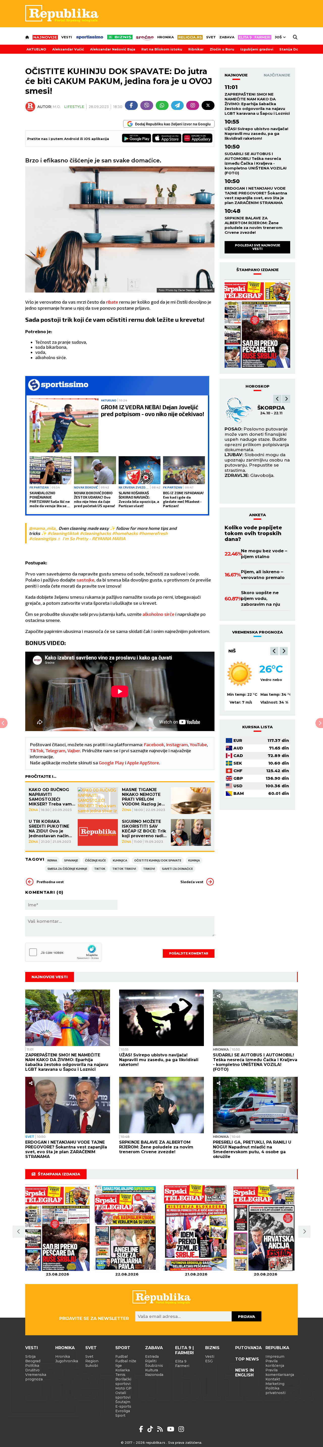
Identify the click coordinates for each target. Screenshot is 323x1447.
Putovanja (248, 1347)
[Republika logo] (61, 13)
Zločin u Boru (222, 49)
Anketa (257, 514)
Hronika (165, 37)
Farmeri (182, 1366)
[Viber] (146, 105)
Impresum (274, 1356)
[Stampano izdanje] (257, 324)
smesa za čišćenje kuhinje (67, 869)
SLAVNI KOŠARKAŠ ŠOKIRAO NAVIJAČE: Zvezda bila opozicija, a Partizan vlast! (139, 499)
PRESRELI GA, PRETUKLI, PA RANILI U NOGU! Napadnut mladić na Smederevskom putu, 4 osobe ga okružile (252, 1149)
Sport (122, 1347)
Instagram (177, 744)
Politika (32, 1365)
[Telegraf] (177, 105)
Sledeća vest (191, 882)
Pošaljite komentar (188, 953)
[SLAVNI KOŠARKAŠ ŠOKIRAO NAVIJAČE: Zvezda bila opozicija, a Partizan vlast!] (139, 470)
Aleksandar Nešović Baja (112, 49)
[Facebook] (131, 105)
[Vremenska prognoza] (239, 673)
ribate (112, 302)
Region (91, 1361)
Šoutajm (122, 1402)
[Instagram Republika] (181, 1429)
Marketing (274, 1383)
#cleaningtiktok (63, 533)
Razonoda (154, 1374)
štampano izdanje (257, 269)
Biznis (212, 1347)
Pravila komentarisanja (279, 1372)
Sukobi (91, 1365)
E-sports (123, 1406)
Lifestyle (74, 106)
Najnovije (236, 75)
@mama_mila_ (43, 528)
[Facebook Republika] (142, 1429)
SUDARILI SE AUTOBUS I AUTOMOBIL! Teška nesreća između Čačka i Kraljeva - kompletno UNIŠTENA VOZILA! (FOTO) (255, 163)
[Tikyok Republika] (151, 1429)
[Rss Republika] (161, 1429)
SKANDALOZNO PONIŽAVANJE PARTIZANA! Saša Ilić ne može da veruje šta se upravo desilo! (50, 499)
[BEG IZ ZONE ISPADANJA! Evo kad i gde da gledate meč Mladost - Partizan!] (184, 470)
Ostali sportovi (122, 1395)
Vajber (73, 750)
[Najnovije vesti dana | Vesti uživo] (119, 37)
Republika (277, 1347)
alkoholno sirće (159, 614)
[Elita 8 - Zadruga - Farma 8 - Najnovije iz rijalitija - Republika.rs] (254, 37)
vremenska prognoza (257, 632)
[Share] (218, 996)
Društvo (32, 1370)
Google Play (111, 762)
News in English (244, 1372)
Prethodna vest (50, 882)
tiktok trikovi (124, 869)
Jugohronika (66, 1361)
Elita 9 (180, 1361)
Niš (232, 650)
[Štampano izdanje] (57, 1228)
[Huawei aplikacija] (197, 138)
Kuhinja (194, 860)
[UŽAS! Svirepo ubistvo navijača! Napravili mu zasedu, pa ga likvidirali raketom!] (161, 1018)
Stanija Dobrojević (296, 49)
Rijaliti (150, 1361)
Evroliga (122, 1411)
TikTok (36, 750)
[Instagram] (192, 105)
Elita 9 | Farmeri (184, 1350)
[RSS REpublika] (171, 1429)
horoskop (258, 386)
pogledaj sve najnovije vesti (257, 247)
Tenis (120, 1374)
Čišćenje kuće (95, 860)
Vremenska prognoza (35, 1376)
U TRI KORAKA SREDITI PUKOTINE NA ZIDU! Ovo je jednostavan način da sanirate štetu (49, 828)
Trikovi (149, 869)
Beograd (32, 1361)
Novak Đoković (86, 487)
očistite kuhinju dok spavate (157, 860)
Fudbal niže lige (125, 1363)
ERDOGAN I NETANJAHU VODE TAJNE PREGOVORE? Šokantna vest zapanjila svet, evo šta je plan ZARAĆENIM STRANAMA (256, 195)
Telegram (55, 750)
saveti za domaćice (177, 869)
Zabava (226, 37)
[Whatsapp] (162, 105)
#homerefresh (153, 533)
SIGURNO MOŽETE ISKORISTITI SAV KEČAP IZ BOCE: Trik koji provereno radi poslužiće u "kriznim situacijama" (144, 828)
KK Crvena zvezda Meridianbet (134, 487)
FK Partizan (39, 487)
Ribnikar (196, 49)
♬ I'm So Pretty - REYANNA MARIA (91, 538)
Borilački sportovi (123, 1381)
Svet (211, 37)
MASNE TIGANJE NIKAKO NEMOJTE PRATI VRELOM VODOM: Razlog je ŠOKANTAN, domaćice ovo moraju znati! (142, 796)
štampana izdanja (59, 1174)
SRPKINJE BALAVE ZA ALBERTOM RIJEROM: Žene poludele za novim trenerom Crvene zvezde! (254, 225)
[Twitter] (208, 105)
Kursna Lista (257, 727)
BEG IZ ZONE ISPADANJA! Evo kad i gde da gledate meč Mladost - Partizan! (183, 499)
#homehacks (125, 533)
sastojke (85, 580)
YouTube (198, 744)
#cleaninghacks (95, 533)
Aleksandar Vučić (68, 49)
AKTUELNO (36, 49)
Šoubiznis (154, 1365)
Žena (33, 810)
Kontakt (272, 1379)
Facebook (154, 744)
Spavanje (71, 860)
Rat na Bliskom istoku (161, 49)
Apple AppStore (143, 762)
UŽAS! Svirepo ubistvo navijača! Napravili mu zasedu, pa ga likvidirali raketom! (256, 133)
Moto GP (123, 1388)
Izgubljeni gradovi (256, 49)
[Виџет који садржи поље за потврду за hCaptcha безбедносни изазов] (63, 952)
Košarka (122, 1370)
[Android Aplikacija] (137, 138)
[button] (277, 399)
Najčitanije (277, 75)
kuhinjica (120, 860)
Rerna (52, 860)
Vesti (66, 37)
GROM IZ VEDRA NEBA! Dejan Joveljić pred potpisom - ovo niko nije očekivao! (152, 410)
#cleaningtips (42, 538)
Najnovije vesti (50, 976)
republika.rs (155, 1442)
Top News (247, 1359)
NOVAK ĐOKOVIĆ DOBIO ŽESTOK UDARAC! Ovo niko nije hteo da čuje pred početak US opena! (94, 499)
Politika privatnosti (275, 1390)
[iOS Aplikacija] (167, 138)
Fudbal (121, 1356)
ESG (209, 1361)
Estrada (152, 1356)
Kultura (151, 1370)
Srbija (30, 1356)
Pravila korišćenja (274, 1363)
